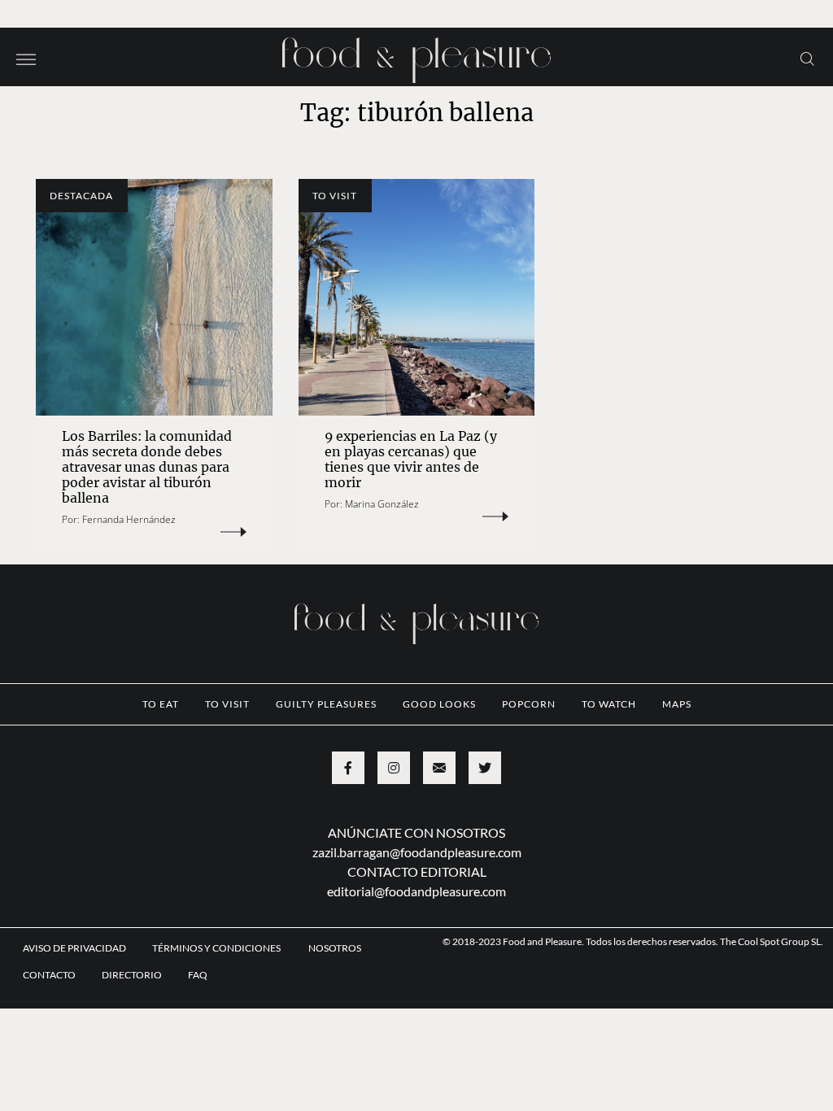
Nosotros (334, 948)
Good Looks (439, 704)
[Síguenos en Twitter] (485, 768)
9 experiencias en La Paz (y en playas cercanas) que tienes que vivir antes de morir (411, 459)
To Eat (160, 704)
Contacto (49, 974)
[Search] (807, 58)
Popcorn (529, 704)
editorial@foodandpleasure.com (416, 891)
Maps (676, 704)
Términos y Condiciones (217, 948)
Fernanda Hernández (129, 519)
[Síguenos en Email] (439, 768)
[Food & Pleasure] (416, 55)
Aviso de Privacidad (74, 948)
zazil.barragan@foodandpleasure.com (416, 852)
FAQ (197, 974)
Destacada (81, 195)
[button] (26, 58)
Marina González (382, 504)
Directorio (132, 974)
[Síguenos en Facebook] (348, 768)
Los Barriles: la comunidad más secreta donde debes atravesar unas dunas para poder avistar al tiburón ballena (147, 467)
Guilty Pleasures (326, 704)
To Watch (609, 704)
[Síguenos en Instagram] (393, 768)
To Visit (334, 195)
